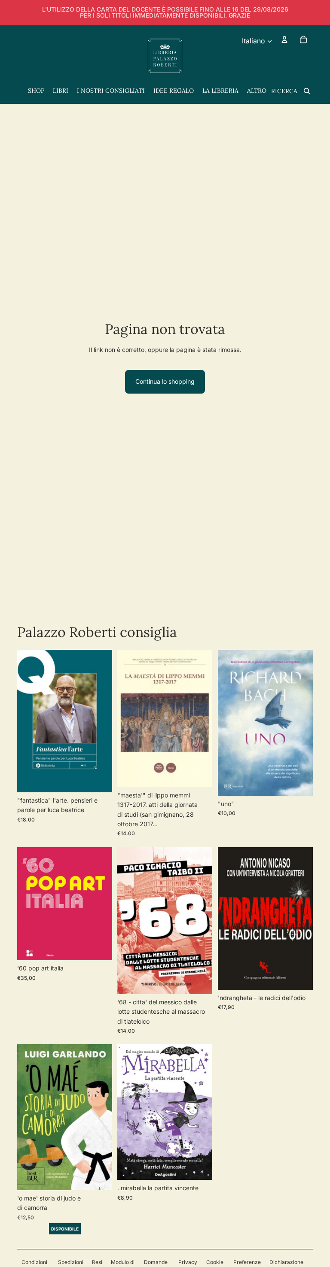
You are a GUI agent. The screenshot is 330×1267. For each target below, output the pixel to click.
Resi (97, 1262)
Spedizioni (70, 1262)
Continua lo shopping (165, 381)
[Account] (284, 39)
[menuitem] (257, 91)
